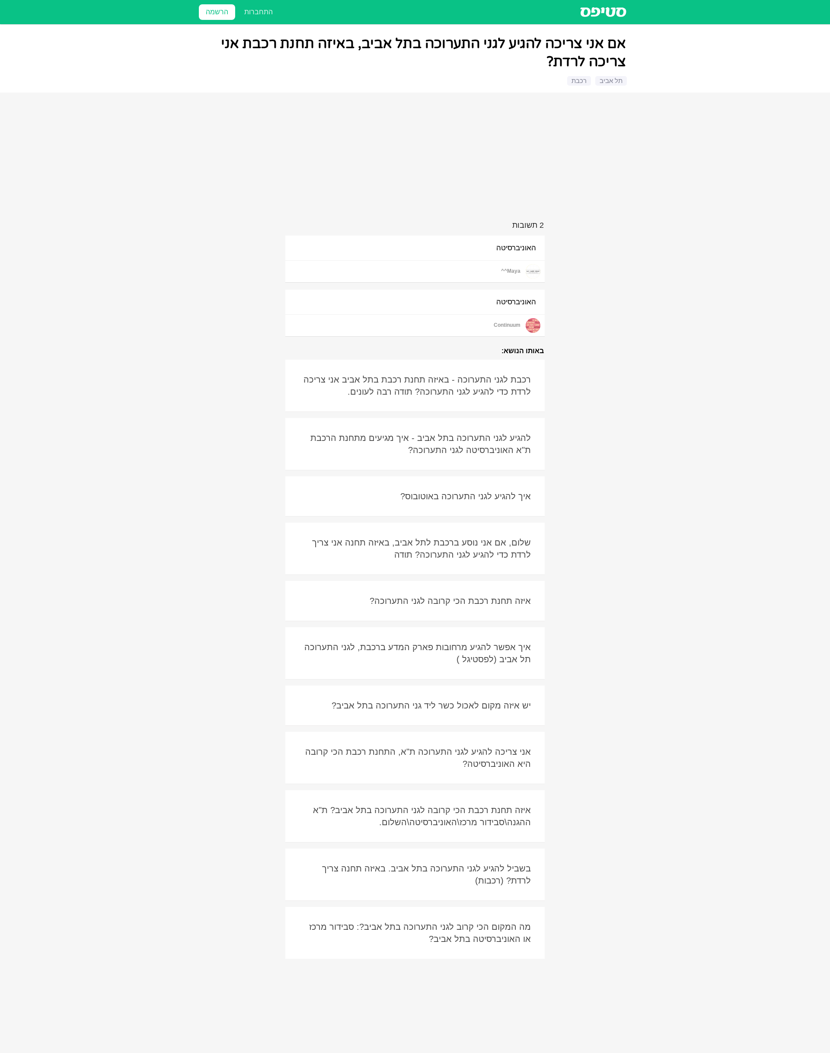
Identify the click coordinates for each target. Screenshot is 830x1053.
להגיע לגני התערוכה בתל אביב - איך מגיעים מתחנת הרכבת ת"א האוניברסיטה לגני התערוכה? (420, 444)
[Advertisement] (416, 158)
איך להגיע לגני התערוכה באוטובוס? (465, 496)
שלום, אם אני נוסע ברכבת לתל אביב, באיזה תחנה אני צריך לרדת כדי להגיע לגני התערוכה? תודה (421, 548)
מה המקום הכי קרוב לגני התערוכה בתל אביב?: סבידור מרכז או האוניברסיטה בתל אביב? (420, 933)
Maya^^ (510, 271)
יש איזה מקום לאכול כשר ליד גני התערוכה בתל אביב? (431, 705)
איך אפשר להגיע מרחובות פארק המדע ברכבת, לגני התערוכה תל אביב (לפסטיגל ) (417, 653)
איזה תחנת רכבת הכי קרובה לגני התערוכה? (450, 601)
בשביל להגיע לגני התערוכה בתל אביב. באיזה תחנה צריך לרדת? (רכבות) (426, 874)
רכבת (579, 80)
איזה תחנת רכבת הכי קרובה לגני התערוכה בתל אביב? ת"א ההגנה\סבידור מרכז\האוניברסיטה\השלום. (422, 816)
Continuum (507, 325)
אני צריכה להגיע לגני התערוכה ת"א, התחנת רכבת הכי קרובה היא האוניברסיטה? (418, 758)
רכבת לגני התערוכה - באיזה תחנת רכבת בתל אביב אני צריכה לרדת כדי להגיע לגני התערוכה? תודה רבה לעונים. (417, 385)
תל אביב (611, 80)
